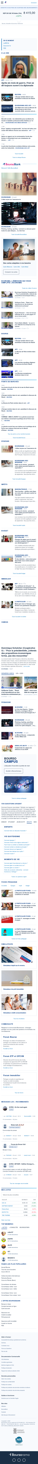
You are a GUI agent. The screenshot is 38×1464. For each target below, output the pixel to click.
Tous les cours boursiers (8, 1269)
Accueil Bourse (5, 1267)
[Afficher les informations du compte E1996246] (5, 1165)
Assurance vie (5, 1312)
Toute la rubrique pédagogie (19, 798)
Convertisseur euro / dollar (9, 1289)
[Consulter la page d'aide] (29, 2)
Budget (28, 885)
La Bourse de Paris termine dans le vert (13, 403)
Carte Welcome (7, 267)
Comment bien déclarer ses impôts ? (14, 851)
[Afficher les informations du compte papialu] (3, 1240)
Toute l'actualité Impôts (19, 525)
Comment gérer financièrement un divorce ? (16, 863)
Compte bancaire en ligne (8, 1306)
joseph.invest (27, 1155)
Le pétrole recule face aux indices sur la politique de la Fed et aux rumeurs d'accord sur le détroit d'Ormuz (18, 428)
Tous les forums (19, 1093)
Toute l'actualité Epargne (19, 479)
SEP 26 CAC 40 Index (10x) (12, 13)
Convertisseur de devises (8, 1284)
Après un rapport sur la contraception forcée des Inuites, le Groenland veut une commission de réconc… (16, 138)
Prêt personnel (5, 1317)
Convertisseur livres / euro (9, 1293)
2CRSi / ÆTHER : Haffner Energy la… (22, 1164)
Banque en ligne (6, 1304)
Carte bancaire (5, 1308)
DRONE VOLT (13, 1147)
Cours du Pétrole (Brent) (8, 1280)
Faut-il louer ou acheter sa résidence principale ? (17, 845)
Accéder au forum (8, 1048)
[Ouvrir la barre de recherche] (26, 2)
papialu (10, 1239)
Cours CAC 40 (5, 1272)
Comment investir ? (9, 853)
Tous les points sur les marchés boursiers (19, 434)
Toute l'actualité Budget (19, 573)
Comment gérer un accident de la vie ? (14, 865)
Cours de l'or (7, 46)
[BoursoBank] (19, 164)
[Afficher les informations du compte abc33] (3, 1246)
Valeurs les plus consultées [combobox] (11, 1195)
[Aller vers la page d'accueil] (5, 2)
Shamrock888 (27, 1116)
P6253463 (8, 1155)
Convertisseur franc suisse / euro (11, 1295)
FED (4, 48)
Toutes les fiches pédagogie (19, 939)
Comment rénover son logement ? (13, 849)
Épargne (13, 885)
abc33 (10, 1245)
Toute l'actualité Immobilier (19, 616)
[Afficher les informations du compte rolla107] (3, 1233)
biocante (26, 1174)
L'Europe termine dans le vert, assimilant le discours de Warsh (18, 396)
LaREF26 (6, 43)
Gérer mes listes (5, 1220)
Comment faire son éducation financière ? (15, 831)
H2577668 (9, 1116)
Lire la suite (26, 666)
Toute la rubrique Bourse (19, 157)
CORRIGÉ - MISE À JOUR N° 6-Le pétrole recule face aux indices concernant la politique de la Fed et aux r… (17, 418)
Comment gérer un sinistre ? (11, 867)
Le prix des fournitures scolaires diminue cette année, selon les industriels (18, 147)
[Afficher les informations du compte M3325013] (3, 1259)
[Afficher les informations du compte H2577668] (5, 1108)
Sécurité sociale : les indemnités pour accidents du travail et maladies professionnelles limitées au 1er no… (17, 120)
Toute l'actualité (19, 154)
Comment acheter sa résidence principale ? (15, 847)
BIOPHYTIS (5, 1212)
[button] (2, 2)
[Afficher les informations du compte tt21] (3, 1253)
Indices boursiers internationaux (10, 1276)
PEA (2, 1325)
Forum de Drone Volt (18, 1144)
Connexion (34, 2)
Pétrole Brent (5, 1209)
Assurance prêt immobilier (9, 1321)
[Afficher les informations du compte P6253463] (5, 1145)
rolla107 (10, 1232)
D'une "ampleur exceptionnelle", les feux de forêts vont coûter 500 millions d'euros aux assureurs (18, 129)
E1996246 (8, 1174)
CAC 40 (4, 1203)
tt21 (9, 1251)
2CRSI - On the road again (18, 1107)
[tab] (7, 674)
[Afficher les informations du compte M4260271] (5, 1126)
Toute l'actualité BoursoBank (19, 234)
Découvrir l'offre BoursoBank (9, 168)
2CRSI (11, 1109)
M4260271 (9, 1135)
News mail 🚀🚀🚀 (17, 1125)
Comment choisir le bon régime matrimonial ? (16, 842)
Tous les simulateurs (19, 1018)
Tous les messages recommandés (19, 1183)
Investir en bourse (6, 1323)
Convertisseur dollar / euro (9, 1286)
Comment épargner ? (9, 840)
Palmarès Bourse (6, 1278)
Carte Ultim (17, 267)
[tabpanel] (19, 687)
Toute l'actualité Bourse (19, 438)
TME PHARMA (6, 1215)
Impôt (20, 885)
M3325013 (11, 1258)
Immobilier (4, 885)
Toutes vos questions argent (19, 876)
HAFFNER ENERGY (15, 1127)
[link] (9, 1398)
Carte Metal (24, 267)
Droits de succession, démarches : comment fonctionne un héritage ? (16, 871)
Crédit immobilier (6, 1315)
